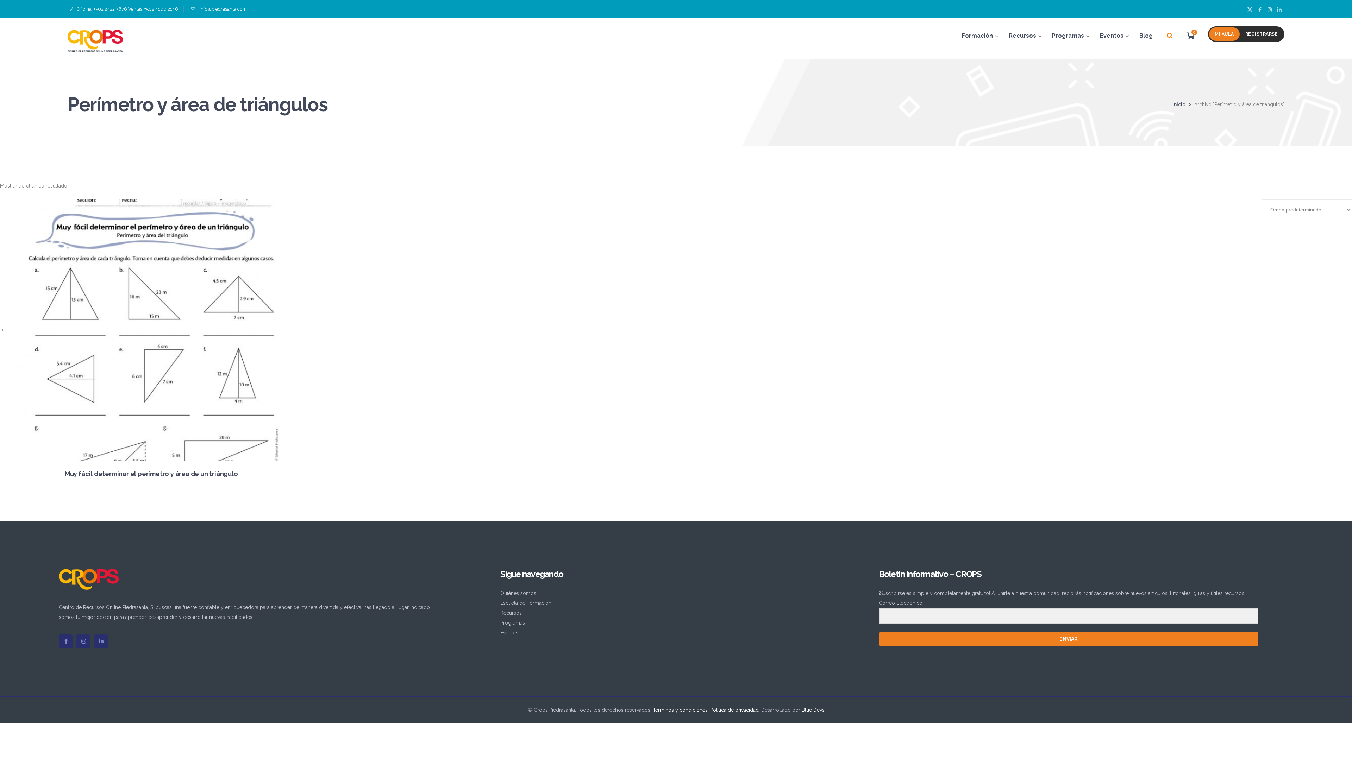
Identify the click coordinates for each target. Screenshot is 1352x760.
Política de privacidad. (735, 710)
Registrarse (1261, 34)
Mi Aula (1224, 34)
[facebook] (66, 641)
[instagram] (83, 641)
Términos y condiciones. (681, 710)
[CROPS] (95, 40)
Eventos (509, 632)
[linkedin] (101, 641)
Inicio (1178, 104)
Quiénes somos (518, 593)
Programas (512, 623)
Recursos (511, 613)
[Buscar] (1169, 35)
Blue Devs (813, 710)
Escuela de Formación (525, 603)
